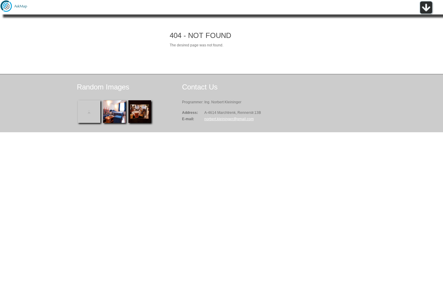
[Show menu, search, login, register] (426, 13)
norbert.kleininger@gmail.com (229, 119)
